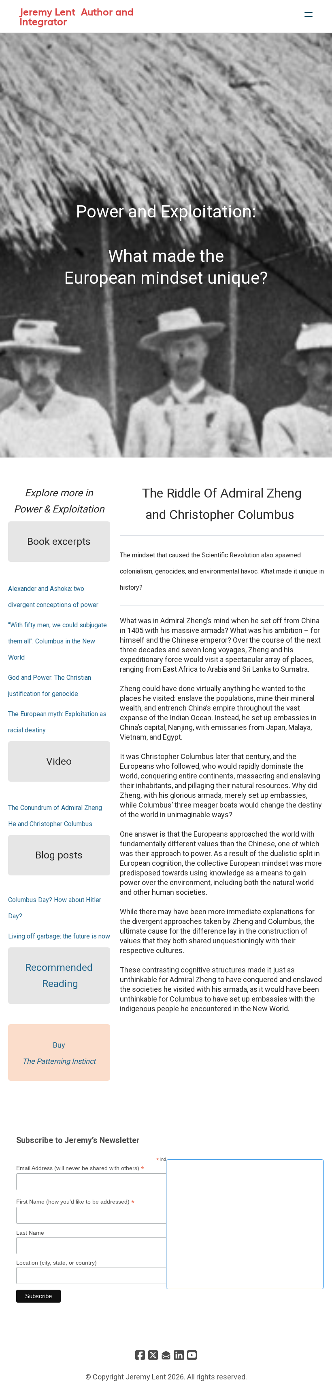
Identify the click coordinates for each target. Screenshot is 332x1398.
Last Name (30, 1232)
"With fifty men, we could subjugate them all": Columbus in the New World (57, 641)
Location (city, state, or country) (56, 1262)
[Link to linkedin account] (179, 1355)
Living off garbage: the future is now (59, 936)
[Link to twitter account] (153, 1355)
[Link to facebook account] (140, 1355)
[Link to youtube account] (192, 1355)
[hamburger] (308, 14)
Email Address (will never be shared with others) (80, 1168)
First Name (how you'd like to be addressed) (75, 1202)
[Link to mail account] (166, 1355)
